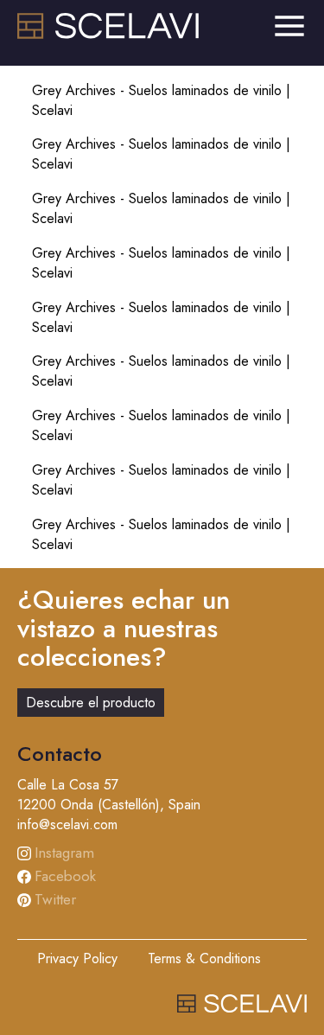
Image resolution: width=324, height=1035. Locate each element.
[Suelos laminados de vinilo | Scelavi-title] (108, 34)
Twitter (55, 899)
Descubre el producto (91, 702)
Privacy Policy (77, 958)
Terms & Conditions (204, 958)
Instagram (64, 852)
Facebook (65, 875)
